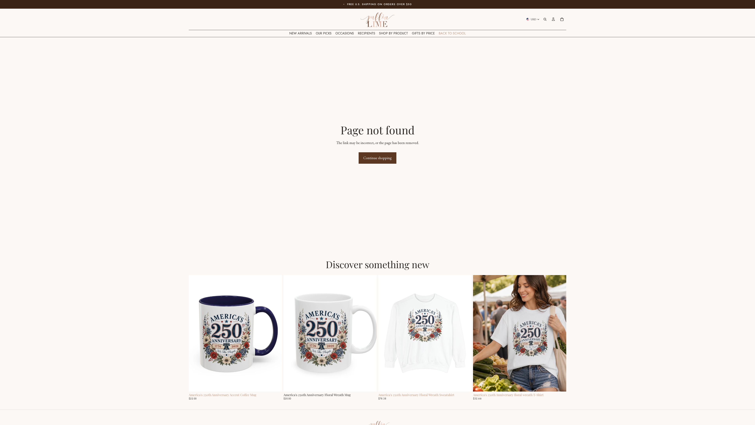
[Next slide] (276, 333)
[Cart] (562, 19)
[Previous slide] (195, 333)
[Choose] (275, 385)
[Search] (545, 19)
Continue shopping (377, 158)
